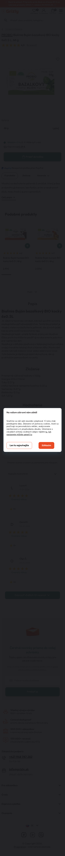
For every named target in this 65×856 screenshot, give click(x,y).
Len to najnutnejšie (19, 445)
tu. (47, 432)
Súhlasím (46, 445)
